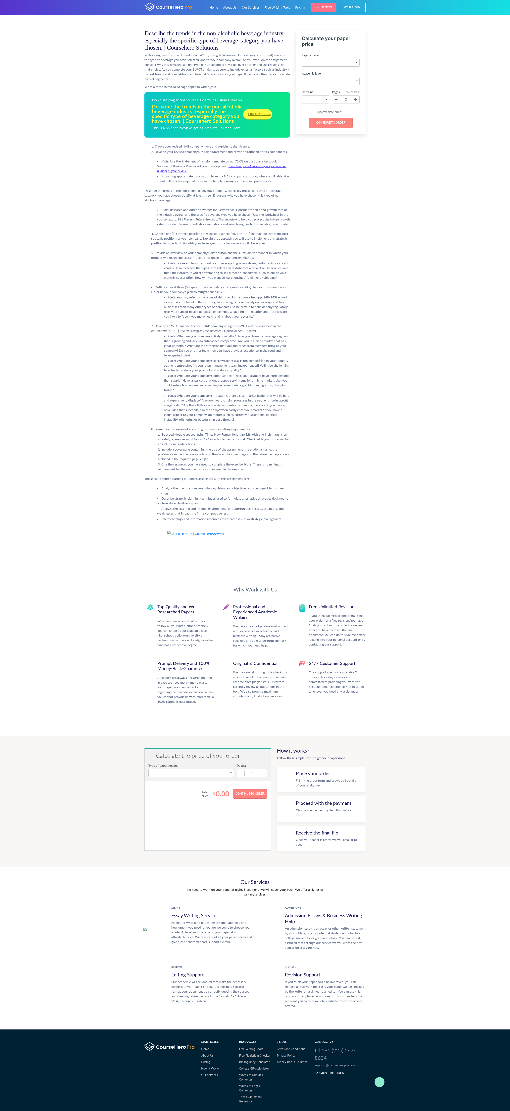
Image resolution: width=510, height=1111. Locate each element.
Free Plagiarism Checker (254, 1055)
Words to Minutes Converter (251, 1077)
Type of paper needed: (163, 765)
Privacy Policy (286, 1055)
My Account (352, 7)
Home (214, 7)
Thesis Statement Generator (250, 1099)
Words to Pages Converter (249, 1088)
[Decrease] (336, 99)
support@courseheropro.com (335, 1065)
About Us (229, 7)
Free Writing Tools (277, 7)
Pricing (300, 7)
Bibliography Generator (254, 1062)
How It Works (210, 1068)
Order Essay (259, 114)
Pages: (241, 765)
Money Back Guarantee (292, 1062)
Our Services (251, 7)
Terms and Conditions (291, 1049)
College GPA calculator (254, 1068)
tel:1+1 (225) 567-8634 (335, 1054)
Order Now (323, 7)
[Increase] (355, 99)
